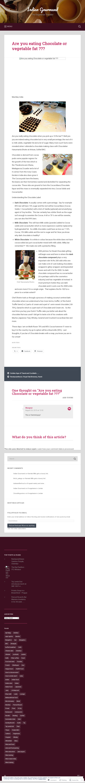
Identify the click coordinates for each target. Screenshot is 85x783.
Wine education (10, 751)
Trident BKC (15, 730)
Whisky (15, 737)
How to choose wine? (12, 672)
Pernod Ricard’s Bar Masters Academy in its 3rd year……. (19, 599)
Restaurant (8, 712)
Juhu (6, 690)
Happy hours (9, 669)
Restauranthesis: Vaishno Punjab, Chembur (17, 561)
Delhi (6, 658)
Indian (7, 679)
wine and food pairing (12, 748)
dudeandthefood (19, 483)
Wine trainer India (10, 759)
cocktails (15, 654)
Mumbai (7, 705)
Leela (15, 694)
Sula (19, 719)
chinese (7, 654)
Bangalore (8, 640)
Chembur (19, 651)
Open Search (79, 26)
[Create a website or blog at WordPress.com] (5, 776)
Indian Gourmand (42, 9)
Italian (17, 683)
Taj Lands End (9, 726)
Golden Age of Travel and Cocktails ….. (24, 373)
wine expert (21, 751)
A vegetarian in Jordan (35, 488)
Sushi (19, 723)
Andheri (16, 633)
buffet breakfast (10, 647)
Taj (24, 723)
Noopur (29, 408)
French (7, 665)
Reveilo (7, 715)
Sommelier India (10, 719)
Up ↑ (79, 775)
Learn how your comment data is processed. (55, 449)
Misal (18, 701)
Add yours (68, 397)
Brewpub (13, 643)
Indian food (15, 679)
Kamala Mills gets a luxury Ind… (38, 474)
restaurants (18, 712)
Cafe (19, 647)
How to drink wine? (11, 676)
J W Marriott (15, 690)
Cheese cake (9, 651)
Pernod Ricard (17, 705)
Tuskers (7, 733)
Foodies (19, 661)
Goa (23, 665)
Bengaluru (22, 640)
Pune (13, 708)
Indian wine (8, 683)
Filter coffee (15, 658)
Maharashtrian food (11, 697)
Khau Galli (8, 694)
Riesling (15, 715)
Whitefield (8, 741)
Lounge (22, 694)
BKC (6, 643)
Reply (69, 408)
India (21, 676)
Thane (7, 730)
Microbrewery (9, 701)
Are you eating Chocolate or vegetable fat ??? (39, 46)
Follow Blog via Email (17, 513)
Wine (15, 741)
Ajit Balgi (8, 633)
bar (15, 640)
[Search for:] (42, 458)
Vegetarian (16, 733)
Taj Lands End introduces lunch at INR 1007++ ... (18, 584)
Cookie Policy (42, 779)
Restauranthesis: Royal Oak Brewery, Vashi (26, 377)
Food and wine (9, 661)
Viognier (8, 737)
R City (19, 708)
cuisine (23, 654)
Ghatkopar (15, 665)
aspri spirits (9, 636)
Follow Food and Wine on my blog (22, 525)
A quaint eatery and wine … (36, 483)
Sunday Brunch (9, 723)
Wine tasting (9, 755)
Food (23, 658)
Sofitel (22, 715)
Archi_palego (17, 478)
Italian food (8, 687)
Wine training (9, 762)
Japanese (18, 687)
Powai (7, 708)
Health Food (19, 669)
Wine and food (9, 744)
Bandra (18, 636)
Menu (9, 26)
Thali (18, 726)
